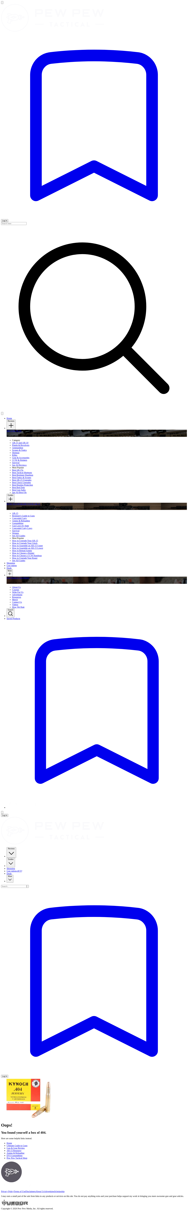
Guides (10, 495)
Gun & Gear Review (16, 1148)
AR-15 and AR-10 (20, 443)
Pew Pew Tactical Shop (17, 1158)
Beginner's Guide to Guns (23, 516)
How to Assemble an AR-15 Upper (27, 545)
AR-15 (15, 513)
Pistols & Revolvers (20, 445)
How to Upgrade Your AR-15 (25, 540)
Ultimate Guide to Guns (17, 1145)
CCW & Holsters (19, 460)
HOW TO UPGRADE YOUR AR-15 (23, 504)
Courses (15, 590)
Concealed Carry (19, 518)
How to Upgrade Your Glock (24, 543)
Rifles (14, 455)
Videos (15, 604)
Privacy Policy (7, 1191)
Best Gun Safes (19, 490)
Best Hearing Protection (22, 485)
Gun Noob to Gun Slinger (18, 578)
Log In (4, 221)
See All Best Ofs (19, 492)
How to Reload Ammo (22, 550)
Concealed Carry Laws (22, 528)
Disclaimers (30, 1191)
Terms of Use (19, 1191)
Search (10, 610)
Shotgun (15, 453)
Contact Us (17, 602)
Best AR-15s (17, 470)
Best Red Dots (18, 487)
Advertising (17, 594)
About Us (16, 587)
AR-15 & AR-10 (14, 431)
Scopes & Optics (19, 450)
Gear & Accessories (20, 457)
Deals (9, 873)
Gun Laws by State (20, 526)
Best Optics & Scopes (21, 477)
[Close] (2, 413)
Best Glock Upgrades (21, 482)
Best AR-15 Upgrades (21, 480)
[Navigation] (2, 2)
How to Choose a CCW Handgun (27, 555)
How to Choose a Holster (23, 553)
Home (9, 418)
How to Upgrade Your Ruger (24, 558)
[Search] (28, 886)
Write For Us (17, 592)
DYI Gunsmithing (14, 1155)
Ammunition (17, 448)
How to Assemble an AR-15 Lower (27, 548)
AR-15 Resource (14, 1150)
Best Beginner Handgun (22, 475)
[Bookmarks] (94, 218)
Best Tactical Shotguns (22, 472)
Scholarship (59, 1191)
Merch (15, 599)
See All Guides (18, 536)
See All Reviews (19, 465)
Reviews (11, 421)
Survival (15, 462)
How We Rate (18, 607)
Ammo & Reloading (21, 521)
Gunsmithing (17, 523)
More (10, 571)
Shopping (11, 868)
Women (15, 533)
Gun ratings (15, 871)
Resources (16, 597)
